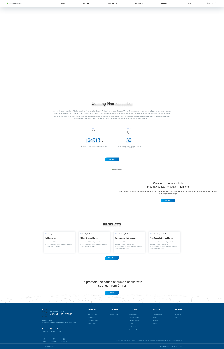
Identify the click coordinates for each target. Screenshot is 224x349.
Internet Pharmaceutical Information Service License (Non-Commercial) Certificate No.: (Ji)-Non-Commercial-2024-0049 (148, 340)
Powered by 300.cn (164, 346)
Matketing (64, 341)
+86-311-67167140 (61, 314)
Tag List (44, 341)
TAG (172, 346)
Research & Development (34, 174)
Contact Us (54, 341)
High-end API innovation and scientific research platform (42, 180)
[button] (20, 89)
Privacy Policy (178, 346)
